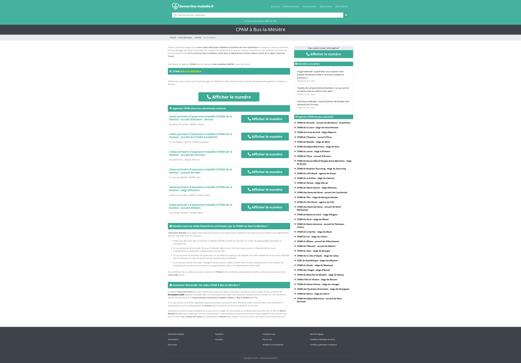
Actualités (341, 6)
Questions (326, 6)
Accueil (275, 6)
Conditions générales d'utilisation (323, 344)
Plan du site (267, 339)
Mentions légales (316, 334)
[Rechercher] (346, 15)
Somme (198, 37)
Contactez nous (269, 334)
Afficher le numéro (231, 97)
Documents (309, 6)
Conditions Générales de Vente (322, 339)
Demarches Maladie (176, 334)
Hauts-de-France (185, 37)
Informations (291, 6)
